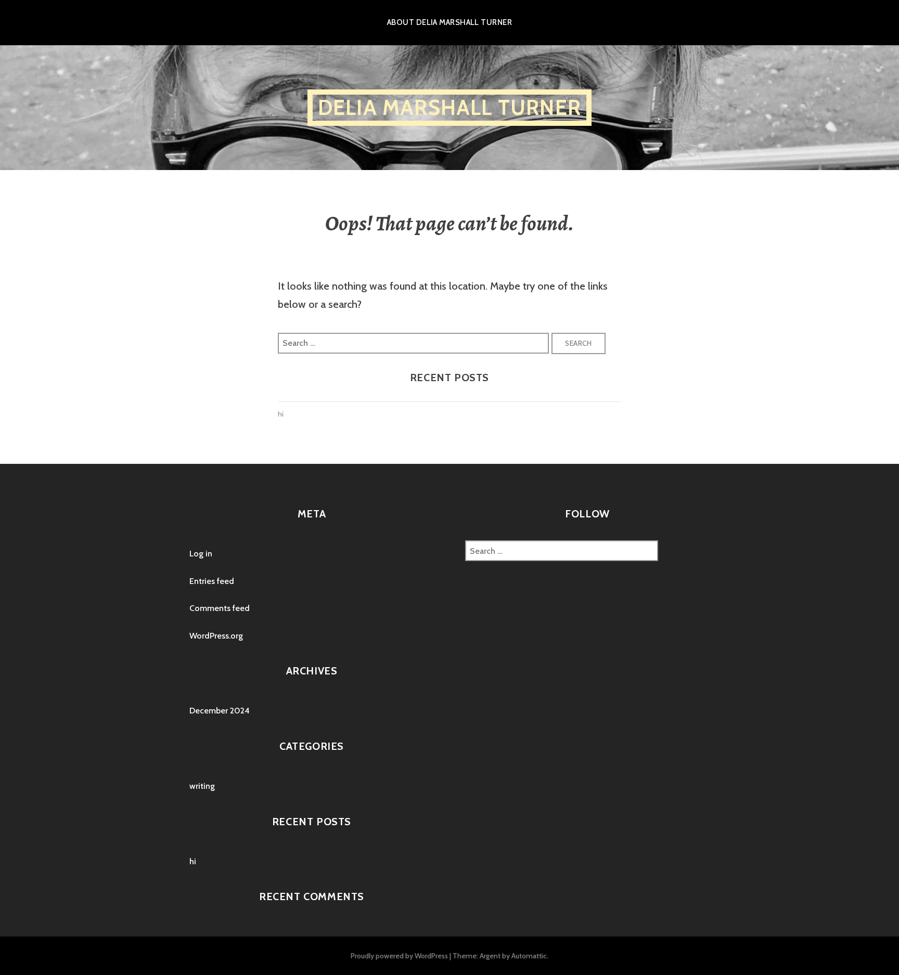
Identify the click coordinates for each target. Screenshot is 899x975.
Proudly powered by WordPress (399, 955)
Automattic (529, 955)
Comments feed (219, 608)
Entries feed (211, 581)
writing (202, 786)
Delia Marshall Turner (449, 107)
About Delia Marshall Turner (449, 22)
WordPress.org (216, 636)
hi (281, 414)
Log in (200, 553)
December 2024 (219, 711)
